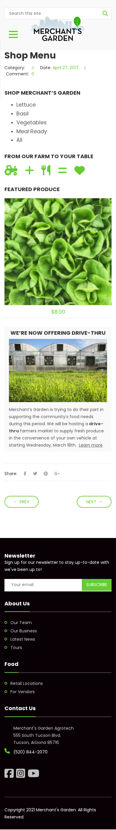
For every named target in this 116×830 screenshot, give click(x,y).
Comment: (17, 74)
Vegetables (31, 122)
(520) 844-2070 (30, 752)
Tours (16, 647)
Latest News (22, 639)
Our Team (21, 623)
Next (91, 502)
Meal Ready (31, 131)
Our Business (23, 631)
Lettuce (26, 104)
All (19, 140)
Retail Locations (26, 683)
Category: (14, 68)
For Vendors (22, 692)
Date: (45, 68)
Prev (24, 502)
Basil (22, 113)
